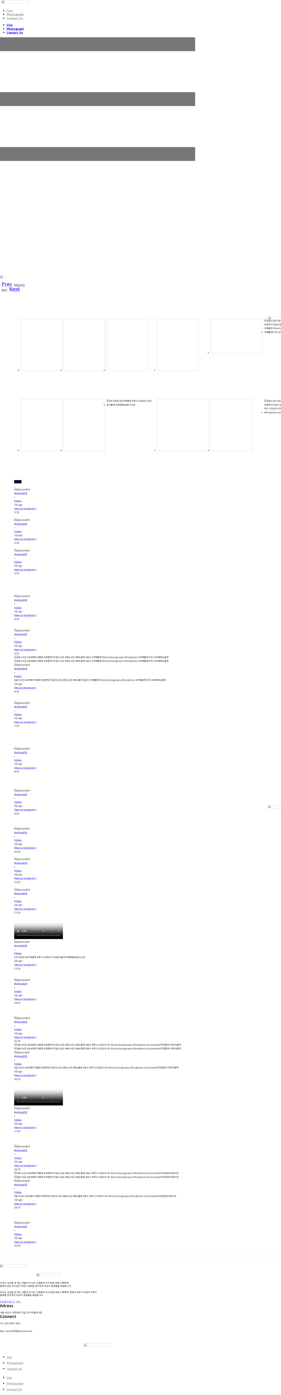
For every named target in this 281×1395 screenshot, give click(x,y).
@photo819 (20, 493)
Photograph (15, 14)
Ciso (10, 10)
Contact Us (15, 18)
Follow (17, 481)
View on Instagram (24, 508)
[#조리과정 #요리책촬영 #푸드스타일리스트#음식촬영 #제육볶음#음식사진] (131, 430)
